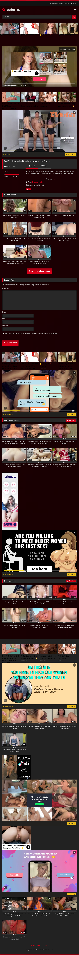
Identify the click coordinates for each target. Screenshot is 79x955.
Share (45, 166)
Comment (5, 288)
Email (4, 319)
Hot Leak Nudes (37, 182)
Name (4, 312)
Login (67, 3)
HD (29, 189)
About (32, 166)
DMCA (46, 945)
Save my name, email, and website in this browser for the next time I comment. (31, 333)
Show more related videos (39, 271)
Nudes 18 (12, 10)
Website (5, 325)
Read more (50, 179)
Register (73, 3)
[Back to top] (73, 949)
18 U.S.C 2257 (35, 945)
